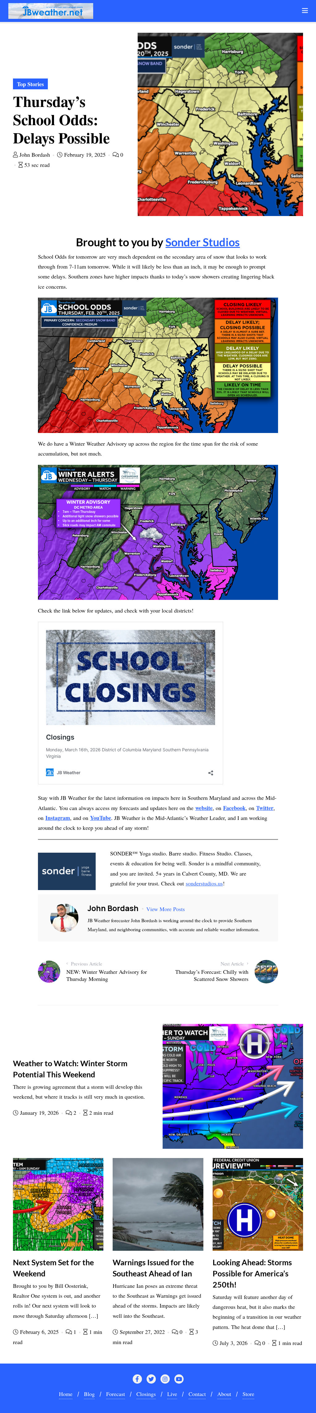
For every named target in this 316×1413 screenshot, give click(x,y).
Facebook (234, 808)
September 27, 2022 (142, 1331)
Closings (146, 1394)
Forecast (115, 1394)
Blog (89, 1394)
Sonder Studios (202, 242)
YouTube (100, 818)
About (224, 1394)
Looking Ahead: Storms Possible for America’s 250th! (252, 1273)
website (204, 808)
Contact (197, 1394)
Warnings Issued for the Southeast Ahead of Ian (153, 1268)
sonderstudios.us (204, 883)
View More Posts (165, 909)
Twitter (264, 808)
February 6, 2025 (39, 1331)
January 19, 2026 (39, 1112)
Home (66, 1394)
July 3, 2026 (233, 1343)
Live (172, 1394)
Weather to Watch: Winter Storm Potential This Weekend (70, 1069)
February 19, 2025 (85, 154)
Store (248, 1394)
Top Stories (30, 84)
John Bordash (35, 154)
